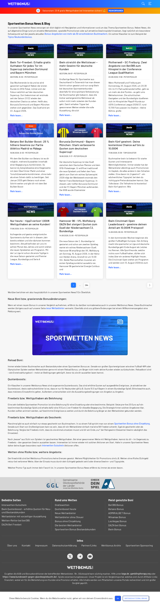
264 (86, 285)
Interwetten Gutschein (53, 445)
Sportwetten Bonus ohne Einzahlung (132, 423)
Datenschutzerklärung (64, 545)
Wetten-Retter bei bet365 (16, 520)
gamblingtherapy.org (140, 573)
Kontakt (26, 545)
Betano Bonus (116, 508)
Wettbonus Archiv (111, 545)
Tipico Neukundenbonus (20, 37)
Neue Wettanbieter (65, 513)
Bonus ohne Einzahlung (68, 521)
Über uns (12, 545)
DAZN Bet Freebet (12, 524)
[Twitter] (70, 556)
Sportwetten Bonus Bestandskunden (75, 529)
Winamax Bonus (117, 517)
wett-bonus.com (23, 4)
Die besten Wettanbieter (68, 525)
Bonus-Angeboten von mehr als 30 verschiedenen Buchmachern (76, 34)
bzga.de (125, 573)
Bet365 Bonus (115, 504)
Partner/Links (89, 545)
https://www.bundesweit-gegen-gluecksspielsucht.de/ (30, 576)
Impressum (41, 545)
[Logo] (80, 567)
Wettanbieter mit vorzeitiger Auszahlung (24, 516)
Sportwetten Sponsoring (139, 545)
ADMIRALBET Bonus (119, 513)
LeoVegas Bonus (117, 521)
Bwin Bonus (114, 529)
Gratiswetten (62, 504)
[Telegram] (80, 556)
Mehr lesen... (16, 115)
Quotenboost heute (65, 508)
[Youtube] (90, 556)
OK (118, 598)
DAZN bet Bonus (117, 525)
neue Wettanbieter (55, 308)
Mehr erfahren (116, 11)
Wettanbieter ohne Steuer (69, 517)
